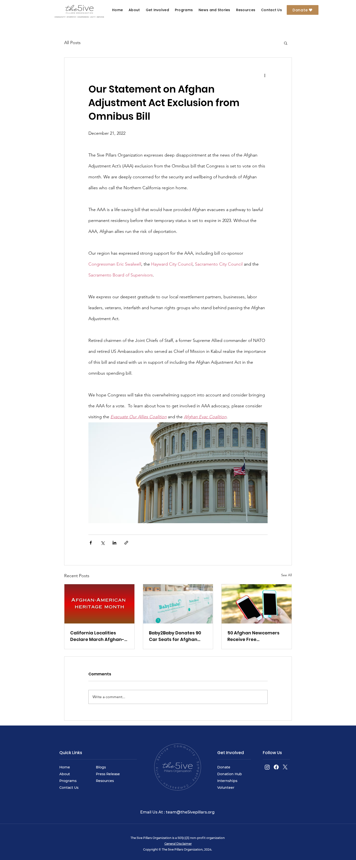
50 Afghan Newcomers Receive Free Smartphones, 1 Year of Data (253, 636)
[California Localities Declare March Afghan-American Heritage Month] (99, 603)
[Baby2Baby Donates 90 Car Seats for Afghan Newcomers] (178, 603)
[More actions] (265, 75)
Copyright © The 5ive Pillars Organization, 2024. (178, 849)
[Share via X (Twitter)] (102, 542)
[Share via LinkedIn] (114, 542)
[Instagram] (267, 767)
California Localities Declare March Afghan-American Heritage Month (97, 636)
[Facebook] (276, 767)
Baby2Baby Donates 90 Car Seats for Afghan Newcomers (175, 636)
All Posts (72, 42)
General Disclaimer (178, 843)
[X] (285, 767)
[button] (214, 10)
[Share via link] (126, 542)
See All (286, 575)
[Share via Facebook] (90, 542)
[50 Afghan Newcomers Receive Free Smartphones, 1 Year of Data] (257, 603)
